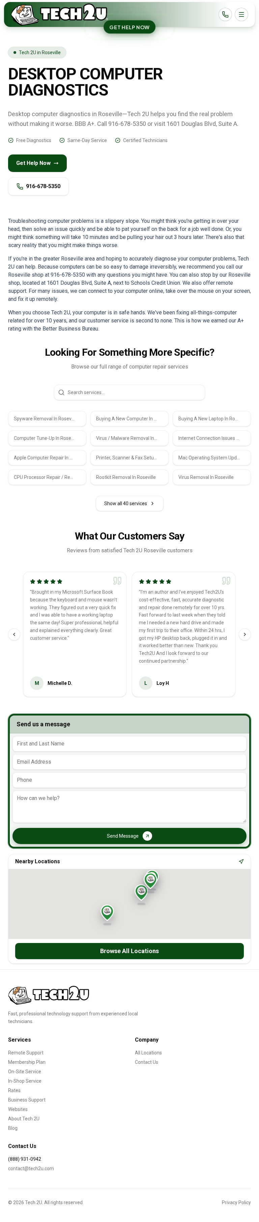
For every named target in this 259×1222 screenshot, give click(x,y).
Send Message (123, 836)
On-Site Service (24, 1071)
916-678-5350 (43, 186)
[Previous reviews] (14, 634)
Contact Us (146, 1062)
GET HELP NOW (129, 27)
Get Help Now (33, 163)
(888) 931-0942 (24, 1159)
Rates (14, 1090)
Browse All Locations (129, 950)
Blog (13, 1128)
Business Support (27, 1100)
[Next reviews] (245, 634)
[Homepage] (59, 14)
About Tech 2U (23, 1118)
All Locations (148, 1052)
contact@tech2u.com (31, 1168)
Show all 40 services (125, 503)
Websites (18, 1109)
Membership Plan (27, 1062)
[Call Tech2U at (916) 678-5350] (225, 14)
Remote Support (26, 1052)
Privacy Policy (236, 1202)
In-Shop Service (24, 1081)
